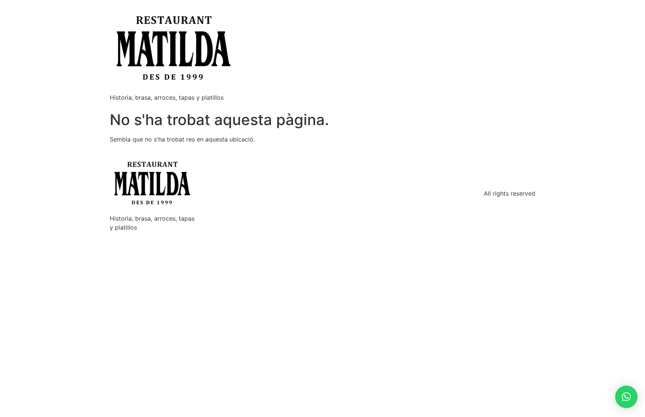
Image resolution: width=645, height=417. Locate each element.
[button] (626, 397)
